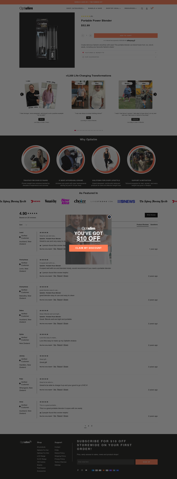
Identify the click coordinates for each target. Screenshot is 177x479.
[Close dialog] (109, 216)
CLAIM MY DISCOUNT (88, 248)
